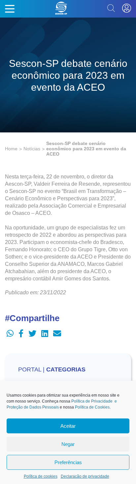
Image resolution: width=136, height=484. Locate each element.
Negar (68, 444)
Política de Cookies (92, 407)
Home (11, 148)
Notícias (31, 148)
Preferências (68, 462)
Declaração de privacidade (85, 476)
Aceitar (68, 426)
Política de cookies (40, 476)
